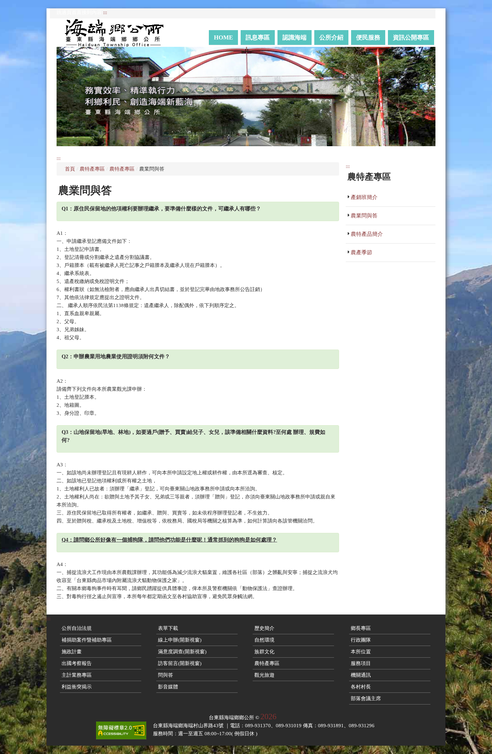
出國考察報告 (77, 663)
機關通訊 (361, 675)
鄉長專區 (361, 628)
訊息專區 (258, 37)
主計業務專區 (77, 675)
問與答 (165, 675)
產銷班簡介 (364, 197)
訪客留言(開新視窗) (179, 663)
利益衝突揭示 (77, 686)
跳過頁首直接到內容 (79, 12)
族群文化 (264, 651)
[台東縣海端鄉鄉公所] (117, 32)
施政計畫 (72, 651)
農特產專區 (92, 169)
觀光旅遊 (264, 675)
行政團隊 (361, 640)
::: (105, 12)
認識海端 (294, 37)
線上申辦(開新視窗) (179, 640)
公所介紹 (331, 37)
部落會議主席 (366, 698)
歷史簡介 (264, 628)
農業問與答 (364, 215)
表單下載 (168, 628)
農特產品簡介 (367, 234)
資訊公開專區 (411, 37)
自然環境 (264, 640)
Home (223, 37)
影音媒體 (168, 686)
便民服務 (368, 37)
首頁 (70, 169)
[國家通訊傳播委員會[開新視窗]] (121, 730)
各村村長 (361, 686)
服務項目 (361, 663)
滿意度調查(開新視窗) (182, 651)
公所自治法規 (77, 628)
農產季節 (361, 252)
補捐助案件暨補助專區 (87, 640)
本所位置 (361, 651)
